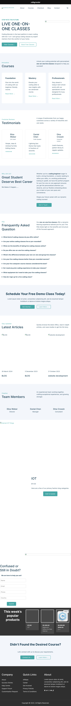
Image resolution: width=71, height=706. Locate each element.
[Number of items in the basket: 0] (67, 8)
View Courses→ (9, 44)
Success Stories (7, 683)
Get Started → (27, 307)
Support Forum (7, 688)
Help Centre (6, 685)
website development (58, 376)
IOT (34, 478)
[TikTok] (53, 690)
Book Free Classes (27, 44)
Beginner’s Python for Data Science (47, 629)
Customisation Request (10, 691)
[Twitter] (47, 690)
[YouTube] (51, 690)
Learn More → (44, 307)
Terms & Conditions (30, 691)
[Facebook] (45, 690)
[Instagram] (49, 690)
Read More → (10, 93)
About (4, 680)
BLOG (4, 376)
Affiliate (25, 680)
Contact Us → (27, 657)
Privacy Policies (28, 688)
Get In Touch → (44, 205)
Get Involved (27, 685)
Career (25, 683)
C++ (59, 629)
